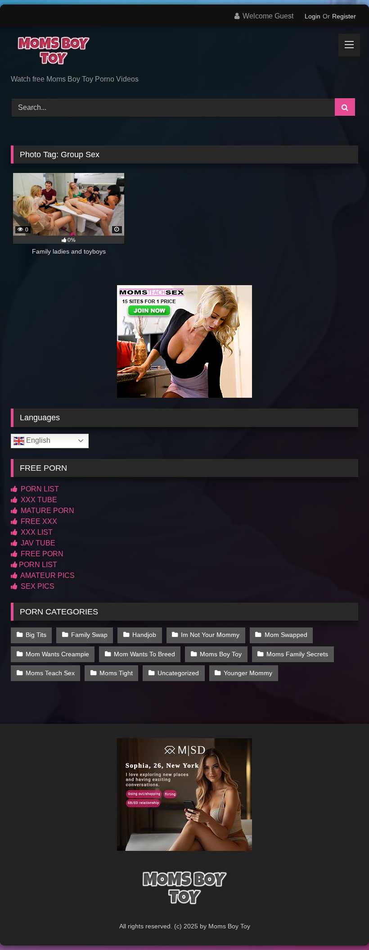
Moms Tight (116, 673)
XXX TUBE (38, 500)
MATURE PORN (46, 510)
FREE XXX (38, 521)
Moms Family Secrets (297, 654)
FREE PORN (41, 554)
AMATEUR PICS (47, 575)
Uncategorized (178, 673)
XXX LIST (36, 532)
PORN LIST (39, 489)
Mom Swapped (286, 634)
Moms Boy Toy (221, 654)
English (37, 440)
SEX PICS (36, 586)
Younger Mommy (248, 673)
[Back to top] (341, 923)
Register (344, 16)
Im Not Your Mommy (210, 634)
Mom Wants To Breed (144, 654)
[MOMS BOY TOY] (184, 54)
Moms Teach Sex (50, 673)
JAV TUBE (37, 543)
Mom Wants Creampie (57, 654)
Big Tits (36, 634)
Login (312, 16)
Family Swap (89, 634)
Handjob (144, 634)
